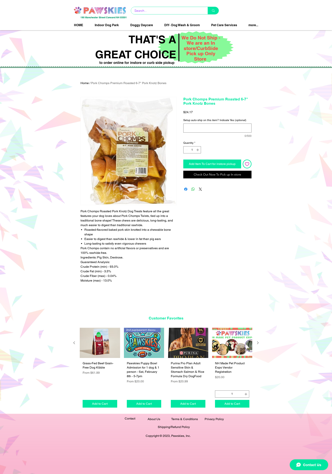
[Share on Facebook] (185, 189)
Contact (130, 418)
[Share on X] (200, 189)
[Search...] (213, 10)
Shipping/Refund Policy (174, 427)
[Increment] (198, 149)
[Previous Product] (74, 342)
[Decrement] (186, 149)
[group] (166, 369)
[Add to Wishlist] (247, 164)
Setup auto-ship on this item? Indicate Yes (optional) (214, 120)
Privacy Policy (214, 419)
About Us (154, 419)
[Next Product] (258, 342)
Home (85, 83)
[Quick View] (100, 343)
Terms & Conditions (184, 419)
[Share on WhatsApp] (193, 189)
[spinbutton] (192, 149)
